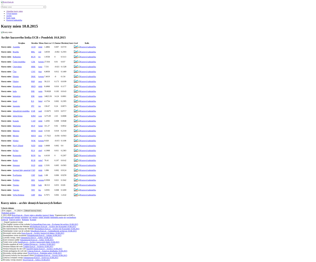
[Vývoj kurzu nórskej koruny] (76, 142)
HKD (33, 86)
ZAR (33, 111)
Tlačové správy (15, 220)
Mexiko (16, 136)
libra (40, 195)
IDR (33, 96)
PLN (33, 151)
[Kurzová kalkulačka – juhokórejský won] (87, 116)
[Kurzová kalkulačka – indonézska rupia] (87, 96)
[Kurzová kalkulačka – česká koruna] (87, 62)
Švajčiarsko (17, 175)
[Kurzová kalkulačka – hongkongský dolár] (87, 86)
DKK (33, 76)
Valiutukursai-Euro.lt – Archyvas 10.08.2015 (40, 258)
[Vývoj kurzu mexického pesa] (76, 137)
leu (39, 155)
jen (39, 106)
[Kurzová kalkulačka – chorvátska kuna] (87, 67)
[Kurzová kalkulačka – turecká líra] (87, 190)
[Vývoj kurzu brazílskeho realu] (76, 53)
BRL (33, 52)
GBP (33, 195)
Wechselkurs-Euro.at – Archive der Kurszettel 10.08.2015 (56, 229)
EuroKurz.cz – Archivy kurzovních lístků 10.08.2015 (38, 242)
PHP (33, 81)
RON (33, 155)
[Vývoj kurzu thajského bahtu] (76, 186)
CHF (33, 175)
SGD (33, 165)
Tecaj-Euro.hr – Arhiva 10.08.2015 (36, 260)
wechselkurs (71, 217)
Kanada (16, 121)
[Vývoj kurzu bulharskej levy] (76, 58)
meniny (35, 217)
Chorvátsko (17, 67)
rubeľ (40, 160)
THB (33, 185)
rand (40, 111)
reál (39, 52)
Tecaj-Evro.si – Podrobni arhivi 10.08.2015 (45, 253)
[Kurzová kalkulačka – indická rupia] (87, 91)
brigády (17, 217)
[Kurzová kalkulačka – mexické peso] (87, 136)
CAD (33, 121)
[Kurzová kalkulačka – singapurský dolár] (87, 165)
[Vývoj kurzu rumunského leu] (76, 157)
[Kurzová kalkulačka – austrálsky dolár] (87, 47)
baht (40, 185)
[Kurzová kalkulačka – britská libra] (87, 195)
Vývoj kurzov (11, 13)
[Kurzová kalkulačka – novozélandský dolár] (87, 146)
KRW (33, 116)
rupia (40, 91)
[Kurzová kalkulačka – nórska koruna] (87, 141)
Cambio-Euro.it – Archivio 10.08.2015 (38, 246)
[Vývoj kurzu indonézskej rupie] (76, 97)
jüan (40, 72)
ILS (32, 101)
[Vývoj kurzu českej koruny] (76, 63)
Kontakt (33, 220)
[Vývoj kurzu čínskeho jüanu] (76, 73)
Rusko (15, 160)
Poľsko (15, 151)
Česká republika (19, 62)
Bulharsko (17, 57)
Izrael (15, 101)
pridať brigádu (44, 217)
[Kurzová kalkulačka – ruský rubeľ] (87, 160)
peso (40, 81)
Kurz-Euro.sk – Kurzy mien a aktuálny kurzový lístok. (33, 215)
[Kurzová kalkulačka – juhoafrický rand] (87, 111)
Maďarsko (17, 126)
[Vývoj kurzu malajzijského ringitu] (76, 132)
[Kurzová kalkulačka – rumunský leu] (87, 155)
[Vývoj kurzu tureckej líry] (76, 191)
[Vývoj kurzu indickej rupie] (76, 92)
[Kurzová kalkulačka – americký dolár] (87, 170)
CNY (33, 72)
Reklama (25, 220)
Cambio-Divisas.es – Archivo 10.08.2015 (39, 244)
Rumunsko (17, 155)
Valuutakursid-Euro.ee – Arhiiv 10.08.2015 (37, 240)
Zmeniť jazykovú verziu (13, 222)
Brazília (16, 52)
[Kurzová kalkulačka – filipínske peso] (87, 81)
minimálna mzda (56, 217)
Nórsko (16, 141)
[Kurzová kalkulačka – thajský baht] (87, 185)
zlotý (40, 151)
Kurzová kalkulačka (14, 20)
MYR (33, 131)
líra (39, 190)
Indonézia (16, 96)
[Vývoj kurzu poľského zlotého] (76, 152)
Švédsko (16, 180)
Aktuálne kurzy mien (14, 11)
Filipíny (16, 81)
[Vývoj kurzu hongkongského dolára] (76, 87)
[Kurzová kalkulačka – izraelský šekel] (87, 101)
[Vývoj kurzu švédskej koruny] (76, 181)
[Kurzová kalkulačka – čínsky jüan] (87, 72)
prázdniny (25, 217)
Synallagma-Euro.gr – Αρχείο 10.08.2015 (50, 255)
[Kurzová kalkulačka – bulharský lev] (87, 57)
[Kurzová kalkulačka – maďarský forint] (87, 126)
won (40, 116)
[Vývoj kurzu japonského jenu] (76, 107)
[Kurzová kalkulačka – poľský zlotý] (87, 151)
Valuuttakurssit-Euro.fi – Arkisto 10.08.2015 (44, 235)
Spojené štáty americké (22, 170)
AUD (33, 47)
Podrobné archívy (8, 213)
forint (40, 126)
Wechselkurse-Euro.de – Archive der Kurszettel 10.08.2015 (53, 226)
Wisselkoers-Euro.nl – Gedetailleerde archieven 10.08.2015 (53, 231)
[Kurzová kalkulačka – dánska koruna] (87, 76)
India (15, 91)
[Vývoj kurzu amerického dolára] (76, 171)
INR (33, 91)
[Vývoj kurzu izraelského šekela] (76, 102)
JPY (32, 106)
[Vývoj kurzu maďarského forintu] (76, 127)
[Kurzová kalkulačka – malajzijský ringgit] (87, 131)
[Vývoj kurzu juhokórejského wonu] (76, 117)
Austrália (16, 47)
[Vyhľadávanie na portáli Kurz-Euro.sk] (7, 217)
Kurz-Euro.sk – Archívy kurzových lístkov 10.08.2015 (42, 233)
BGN (33, 57)
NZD (33, 146)
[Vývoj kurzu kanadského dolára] (76, 122)
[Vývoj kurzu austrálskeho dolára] (76, 48)
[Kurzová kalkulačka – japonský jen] (87, 106)
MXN (33, 136)
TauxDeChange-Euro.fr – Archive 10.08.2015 (44, 249)
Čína (14, 72)
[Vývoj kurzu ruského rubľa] (76, 161)
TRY (33, 190)
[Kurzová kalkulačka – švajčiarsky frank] (87, 175)
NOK (33, 141)
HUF (33, 126)
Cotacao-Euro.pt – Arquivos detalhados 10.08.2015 (47, 251)
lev (39, 57)
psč (30, 217)
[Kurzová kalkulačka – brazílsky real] (87, 52)
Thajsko (16, 185)
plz (65, 217)
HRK (33, 67)
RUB (33, 160)
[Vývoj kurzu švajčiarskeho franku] (76, 176)
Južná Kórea (17, 116)
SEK (33, 180)
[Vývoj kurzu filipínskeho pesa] (76, 83)
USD (33, 170)
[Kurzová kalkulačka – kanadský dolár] (87, 121)
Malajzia (16, 131)
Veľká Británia (18, 195)
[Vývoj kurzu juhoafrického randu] (76, 112)
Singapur (16, 165)
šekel (40, 101)
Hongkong (17, 86)
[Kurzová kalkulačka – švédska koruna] (87, 180)
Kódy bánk (10, 18)
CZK (33, 62)
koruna (41, 62)
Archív (9, 16)
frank (40, 175)
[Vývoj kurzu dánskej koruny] (76, 78)
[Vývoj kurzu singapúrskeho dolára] (76, 166)
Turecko (16, 190)
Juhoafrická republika (21, 111)
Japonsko (16, 106)
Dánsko (16, 76)
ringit (40, 131)
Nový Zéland (18, 146)
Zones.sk (4, 220)
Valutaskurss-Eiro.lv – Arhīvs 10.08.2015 (36, 238)
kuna (40, 67)
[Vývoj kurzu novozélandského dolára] (76, 147)
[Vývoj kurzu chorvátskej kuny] (76, 68)
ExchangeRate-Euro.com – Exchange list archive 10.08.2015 (54, 224)
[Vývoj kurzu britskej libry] (76, 196)
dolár (40, 47)
